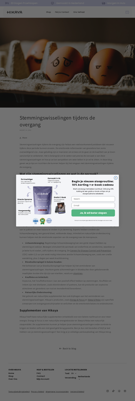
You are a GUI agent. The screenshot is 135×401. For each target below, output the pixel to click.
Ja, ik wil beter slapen (93, 213)
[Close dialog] (115, 178)
